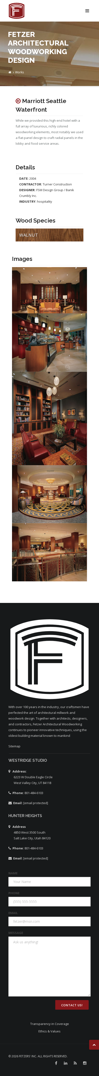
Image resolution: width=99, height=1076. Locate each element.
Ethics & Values (49, 1031)
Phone (13, 893)
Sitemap (14, 746)
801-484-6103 (33, 793)
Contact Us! (72, 1005)
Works (19, 72)
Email (13, 913)
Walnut (28, 235)
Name (13, 873)
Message (15, 933)
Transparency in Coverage (49, 1024)
